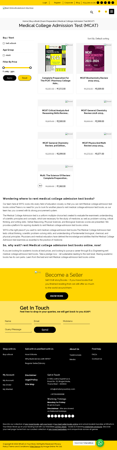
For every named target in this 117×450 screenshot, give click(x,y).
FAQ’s (94, 354)
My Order (7, 384)
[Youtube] (72, 416)
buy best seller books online (66, 424)
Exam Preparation (49, 21)
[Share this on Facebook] (48, 416)
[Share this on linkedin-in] (65, 416)
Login (45, 2)
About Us (74, 349)
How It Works (31, 354)
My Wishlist (8, 389)
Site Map (29, 384)
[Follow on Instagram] (112, 2)
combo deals (60, 426)
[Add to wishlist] (55, 65)
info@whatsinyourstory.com (62, 389)
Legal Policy (31, 379)
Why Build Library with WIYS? (38, 358)
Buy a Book (35, 21)
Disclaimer (30, 375)
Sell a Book (11, 43)
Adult (8, 55)
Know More (56, 296)
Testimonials (75, 355)
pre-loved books (32, 424)
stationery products (93, 426)
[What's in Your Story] (18, 8)
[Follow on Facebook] (98, 2)
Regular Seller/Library (35, 363)
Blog (78, 2)
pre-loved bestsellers (58, 429)
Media (72, 359)
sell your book (46, 424)
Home (25, 21)
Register (57, 2)
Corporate (68, 2)
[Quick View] (60, 65)
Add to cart (50, 65)
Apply (9, 78)
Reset (24, 78)
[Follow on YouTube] (105, 2)
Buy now (40, 186)
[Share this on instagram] (55, 416)
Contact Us (97, 358)
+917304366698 (57, 394)
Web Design (35, 446)
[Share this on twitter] (62, 416)
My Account (8, 380)
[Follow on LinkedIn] (109, 2)
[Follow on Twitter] (101, 2)
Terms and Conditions (19, 446)
